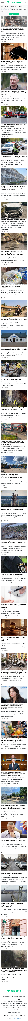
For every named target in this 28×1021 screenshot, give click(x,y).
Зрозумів (14, 14)
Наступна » (14, 985)
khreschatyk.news (16, 1018)
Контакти (22, 1015)
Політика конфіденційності (11, 1015)
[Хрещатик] (14, 2)
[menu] (2, 2)
